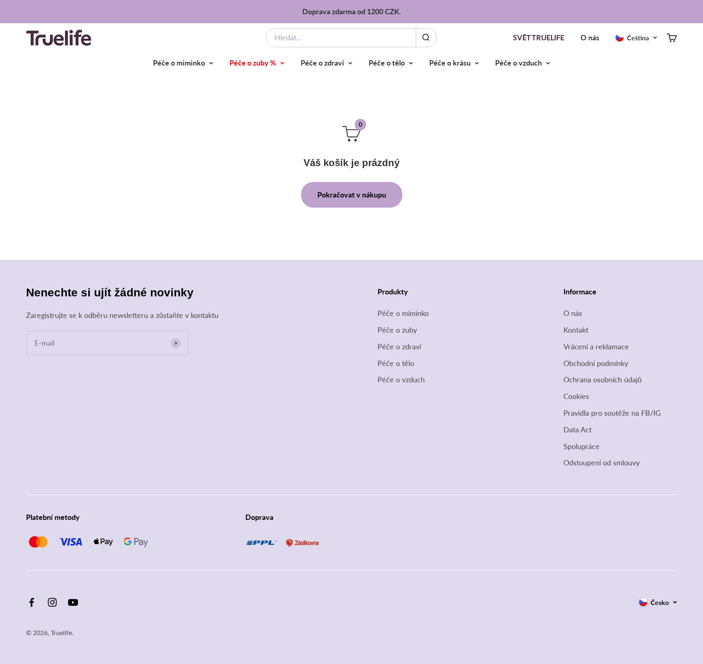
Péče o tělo (387, 62)
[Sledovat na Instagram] (52, 602)
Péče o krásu (450, 62)
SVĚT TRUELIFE (538, 37)
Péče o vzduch (518, 62)
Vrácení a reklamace (596, 346)
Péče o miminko (179, 62)
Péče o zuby (397, 329)
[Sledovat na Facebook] (31, 602)
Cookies (576, 396)
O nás (590, 37)
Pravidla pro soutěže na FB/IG (612, 412)
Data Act (577, 429)
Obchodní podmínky (595, 363)
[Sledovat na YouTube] (73, 602)
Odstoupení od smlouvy (601, 462)
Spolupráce (581, 446)
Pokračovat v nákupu (351, 194)
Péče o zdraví (322, 62)
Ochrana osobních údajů (602, 379)
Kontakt (575, 329)
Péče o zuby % (252, 62)
